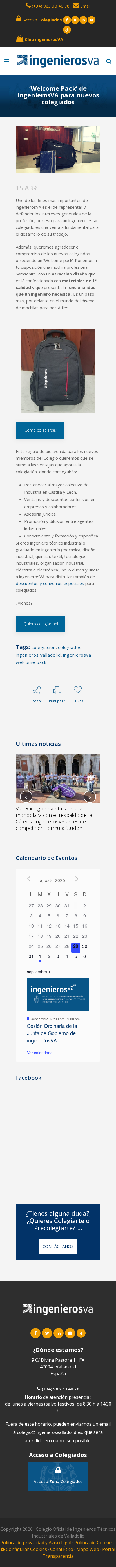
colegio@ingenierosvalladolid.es (49, 1432)
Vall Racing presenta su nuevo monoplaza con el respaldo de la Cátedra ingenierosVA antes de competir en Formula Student (54, 818)
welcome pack (31, 662)
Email (84, 6)
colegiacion (44, 647)
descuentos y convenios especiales (50, 583)
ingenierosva (77, 655)
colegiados (70, 647)
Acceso (41, 19)
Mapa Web (87, 1549)
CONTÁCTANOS (58, 1246)
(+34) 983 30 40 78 (51, 6)
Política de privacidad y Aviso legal (36, 1542)
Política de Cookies (94, 1542)
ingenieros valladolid (38, 655)
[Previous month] (28, 879)
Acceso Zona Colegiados (58, 1481)
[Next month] (76, 879)
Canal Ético (61, 1549)
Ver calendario (40, 1052)
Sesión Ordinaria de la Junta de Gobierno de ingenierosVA (52, 1033)
